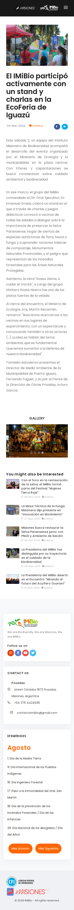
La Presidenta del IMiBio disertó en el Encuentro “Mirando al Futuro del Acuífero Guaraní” (44, 579)
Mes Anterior (20, 848)
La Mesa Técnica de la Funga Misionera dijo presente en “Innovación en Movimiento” (43, 510)
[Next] (64, 440)
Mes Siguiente (48, 848)
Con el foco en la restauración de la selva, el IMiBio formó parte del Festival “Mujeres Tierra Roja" (44, 486)
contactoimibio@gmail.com (36, 713)
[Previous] (10, 440)
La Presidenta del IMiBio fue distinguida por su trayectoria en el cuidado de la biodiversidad (43, 555)
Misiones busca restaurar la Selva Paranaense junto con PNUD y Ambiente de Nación (42, 532)
